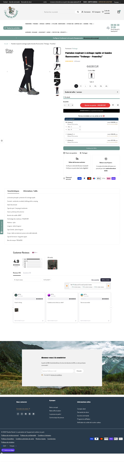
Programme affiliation (83, 419)
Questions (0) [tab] (27, 273)
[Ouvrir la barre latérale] (1, 141)
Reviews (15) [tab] (17, 273)
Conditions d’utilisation (44, 435)
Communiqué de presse (56, 417)
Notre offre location (55, 411)
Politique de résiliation (7, 442)
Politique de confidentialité (28, 435)
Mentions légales (41, 439)
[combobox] (47, 279)
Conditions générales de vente (25, 439)
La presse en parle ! (55, 414)
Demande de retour (26, 2)
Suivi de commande (14, 2)
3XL (101, 86)
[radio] (91, 125)
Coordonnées (51, 439)
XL (90, 86)
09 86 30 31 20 (115, 26)
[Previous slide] (13, 307)
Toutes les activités (13, 28)
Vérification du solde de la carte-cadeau (89, 422)
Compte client (81, 409)
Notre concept (53, 407)
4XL (106, 86)
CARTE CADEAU (92, 2)
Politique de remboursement (10, 435)
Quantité (65, 102)
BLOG (85, 2)
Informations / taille (30, 191)
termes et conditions (56, 375)
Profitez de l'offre (92, 148)
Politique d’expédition (7, 439)
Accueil (6, 44)
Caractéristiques (13, 191)
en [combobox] (35, 252)
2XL (95, 86)
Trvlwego (75, 48)
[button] (72, 61)
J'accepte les (53, 375)
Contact (5, 2)
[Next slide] (111, 307)
